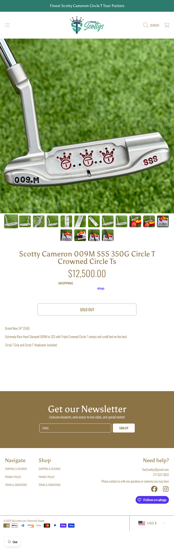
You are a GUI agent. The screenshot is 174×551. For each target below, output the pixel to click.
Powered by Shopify (35, 520)
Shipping (65, 283)
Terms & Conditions (16, 485)
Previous (4, 125)
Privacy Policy (13, 477)
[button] (7, 25)
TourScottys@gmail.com (155, 469)
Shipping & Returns (16, 469)
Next (169, 125)
